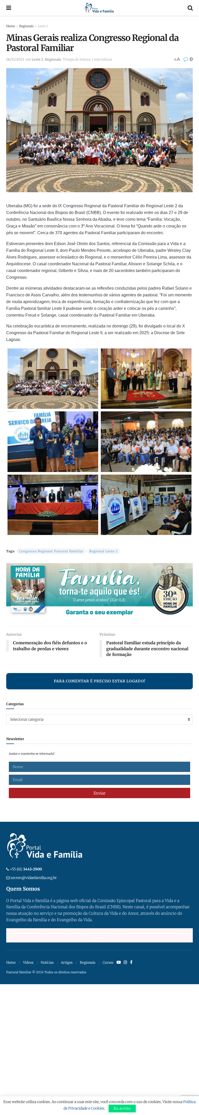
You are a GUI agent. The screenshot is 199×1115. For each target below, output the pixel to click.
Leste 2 (43, 26)
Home (10, 26)
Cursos (108, 962)
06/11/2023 (15, 59)
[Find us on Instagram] (125, 962)
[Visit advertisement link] (99, 590)
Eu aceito (122, 1108)
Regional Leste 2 (103, 551)
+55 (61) (26, 869)
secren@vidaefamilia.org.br (34, 877)
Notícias (47, 962)
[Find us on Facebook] (131, 962)
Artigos (67, 962)
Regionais (26, 26)
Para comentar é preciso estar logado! (99, 681)
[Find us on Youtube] (119, 962)
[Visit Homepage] (99, 8)
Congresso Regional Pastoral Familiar (51, 551)
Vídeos (28, 962)
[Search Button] (190, 8)
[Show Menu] (8, 8)
